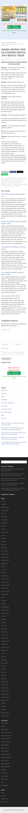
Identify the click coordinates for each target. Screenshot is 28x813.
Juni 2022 (3, 569)
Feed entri (3, 795)
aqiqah (2, 726)
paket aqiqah (4, 776)
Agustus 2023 (4, 532)
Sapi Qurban (4, 779)
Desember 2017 (5, 638)
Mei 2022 (3, 572)
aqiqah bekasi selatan (6, 735)
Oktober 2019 (4, 588)
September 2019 (5, 591)
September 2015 (5, 697)
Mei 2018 (3, 622)
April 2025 (3, 513)
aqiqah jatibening (5, 754)
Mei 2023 (3, 541)
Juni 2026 (3, 504)
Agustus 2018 (4, 613)
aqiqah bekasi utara (6, 741)
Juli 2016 (3, 666)
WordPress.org (4, 802)
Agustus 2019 (4, 594)
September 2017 (5, 647)
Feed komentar (4, 798)
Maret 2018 (4, 628)
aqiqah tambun (5, 760)
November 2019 (5, 585)
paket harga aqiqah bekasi (7, 402)
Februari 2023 (4, 551)
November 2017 (5, 641)
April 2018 (3, 625)
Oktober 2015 (4, 694)
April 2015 (3, 709)
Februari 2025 (4, 516)
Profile (2, 415)
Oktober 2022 (4, 557)
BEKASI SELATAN (5, 766)
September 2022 (5, 560)
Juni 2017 (3, 656)
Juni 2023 (3, 538)
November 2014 (5, 716)
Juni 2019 (3, 600)
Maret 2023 (4, 547)
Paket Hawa (4, 406)
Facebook (13, 171)
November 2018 (5, 607)
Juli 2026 (3, 501)
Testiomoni (3, 418)
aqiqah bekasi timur (11, 42)
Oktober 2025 (4, 510)
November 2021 (5, 575)
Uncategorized (4, 785)
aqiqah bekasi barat (6, 732)
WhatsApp (5, 174)
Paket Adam (4, 399)
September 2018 (5, 610)
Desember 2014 (5, 712)
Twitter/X (21, 171)
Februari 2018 (4, 632)
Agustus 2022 (4, 563)
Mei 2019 (3, 603)
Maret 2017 (4, 659)
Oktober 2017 (4, 644)
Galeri (2, 396)
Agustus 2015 (4, 700)
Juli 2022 (3, 566)
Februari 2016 (4, 681)
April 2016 (3, 675)
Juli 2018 (3, 616)
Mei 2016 (3, 672)
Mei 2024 (3, 529)
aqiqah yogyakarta (5, 763)
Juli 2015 (3, 703)
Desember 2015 (5, 688)
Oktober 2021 (4, 579)
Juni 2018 (3, 619)
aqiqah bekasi (4, 729)
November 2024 (5, 523)
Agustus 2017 (4, 650)
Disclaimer (3, 393)
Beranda (3, 42)
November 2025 (5, 507)
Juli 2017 (3, 653)
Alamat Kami (4, 390)
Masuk (2, 792)
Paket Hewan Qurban (6, 409)
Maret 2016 (4, 678)
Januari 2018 (4, 635)
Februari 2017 (4, 663)
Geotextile (3, 769)
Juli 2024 (3, 526)
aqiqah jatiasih (4, 751)
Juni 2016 (3, 669)
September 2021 (5, 582)
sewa (2, 782)
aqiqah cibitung (5, 745)
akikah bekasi (4, 723)
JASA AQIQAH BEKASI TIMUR (10, 296)
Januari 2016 (4, 684)
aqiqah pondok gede (6, 757)
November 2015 (5, 691)
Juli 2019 (3, 597)
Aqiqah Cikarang (5, 748)
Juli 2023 (3, 535)
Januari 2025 (4, 519)
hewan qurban (4, 773)
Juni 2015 (3, 706)
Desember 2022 (5, 554)
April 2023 (3, 544)
